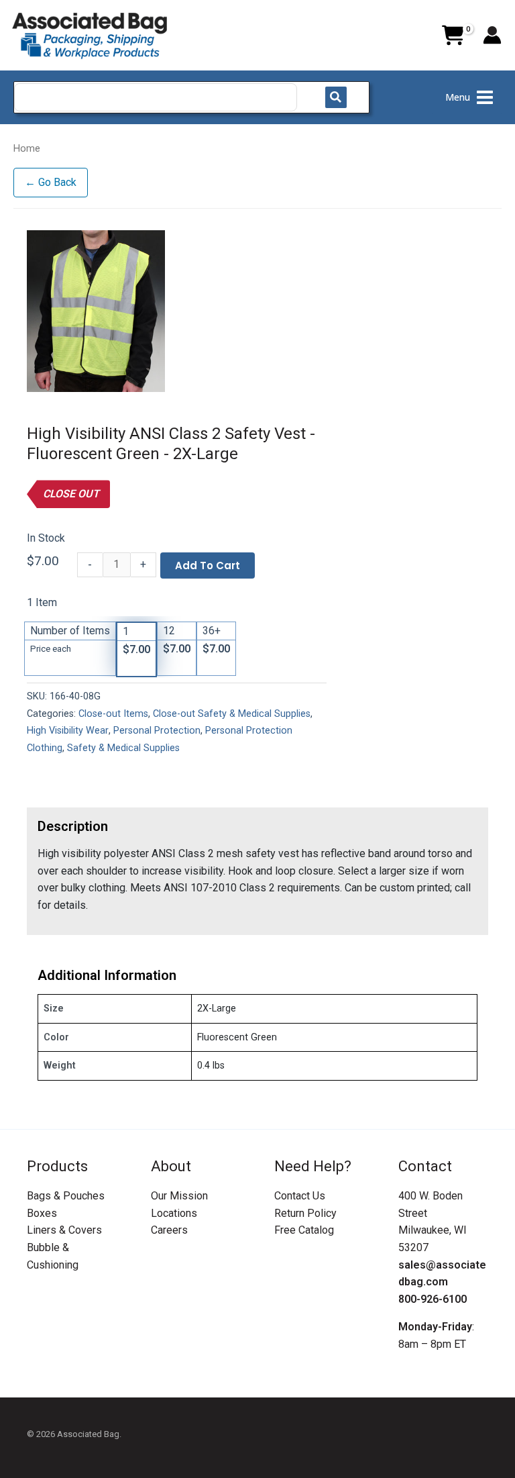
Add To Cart (207, 565)
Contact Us (299, 1195)
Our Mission (179, 1195)
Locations (174, 1213)
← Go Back (50, 182)
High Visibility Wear (68, 730)
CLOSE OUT (71, 493)
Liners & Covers (64, 1230)
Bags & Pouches (66, 1195)
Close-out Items (113, 714)
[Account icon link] (492, 35)
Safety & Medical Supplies (123, 748)
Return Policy (305, 1213)
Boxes (42, 1213)
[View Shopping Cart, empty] (452, 35)
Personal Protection (157, 730)
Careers (169, 1230)
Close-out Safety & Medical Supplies (231, 714)
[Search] (336, 97)
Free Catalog (304, 1230)
